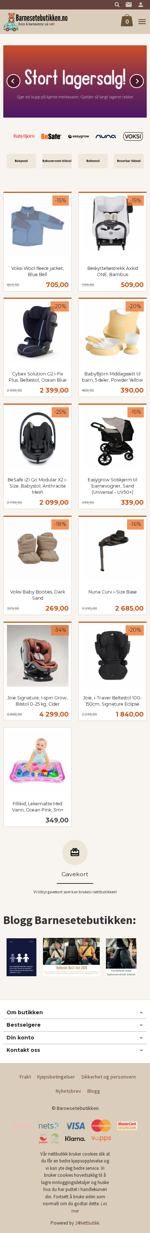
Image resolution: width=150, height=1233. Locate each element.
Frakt (25, 1076)
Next (143, 80)
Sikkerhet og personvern (108, 1076)
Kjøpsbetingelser (56, 1076)
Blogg (93, 1091)
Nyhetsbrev (68, 1091)
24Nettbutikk (87, 1223)
